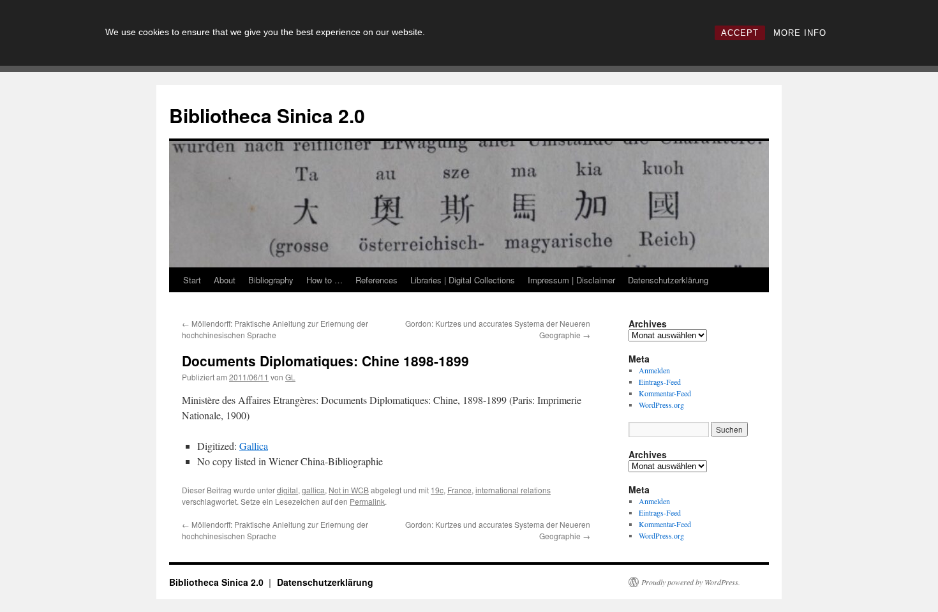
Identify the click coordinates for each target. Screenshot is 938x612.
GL (290, 376)
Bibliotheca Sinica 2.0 (267, 115)
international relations (513, 489)
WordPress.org (661, 404)
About (224, 280)
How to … (324, 280)
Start (192, 280)
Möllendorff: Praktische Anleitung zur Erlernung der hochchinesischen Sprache (275, 329)
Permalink (367, 501)
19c (437, 489)
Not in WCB (349, 489)
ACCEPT (740, 33)
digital (287, 489)
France (459, 489)
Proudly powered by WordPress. (690, 582)
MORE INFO (799, 33)
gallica (313, 489)
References (376, 280)
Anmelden (654, 370)
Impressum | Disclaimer (571, 280)
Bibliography (271, 280)
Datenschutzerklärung (668, 280)
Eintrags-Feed (660, 382)
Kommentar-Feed (665, 393)
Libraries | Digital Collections (462, 280)
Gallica (253, 445)
